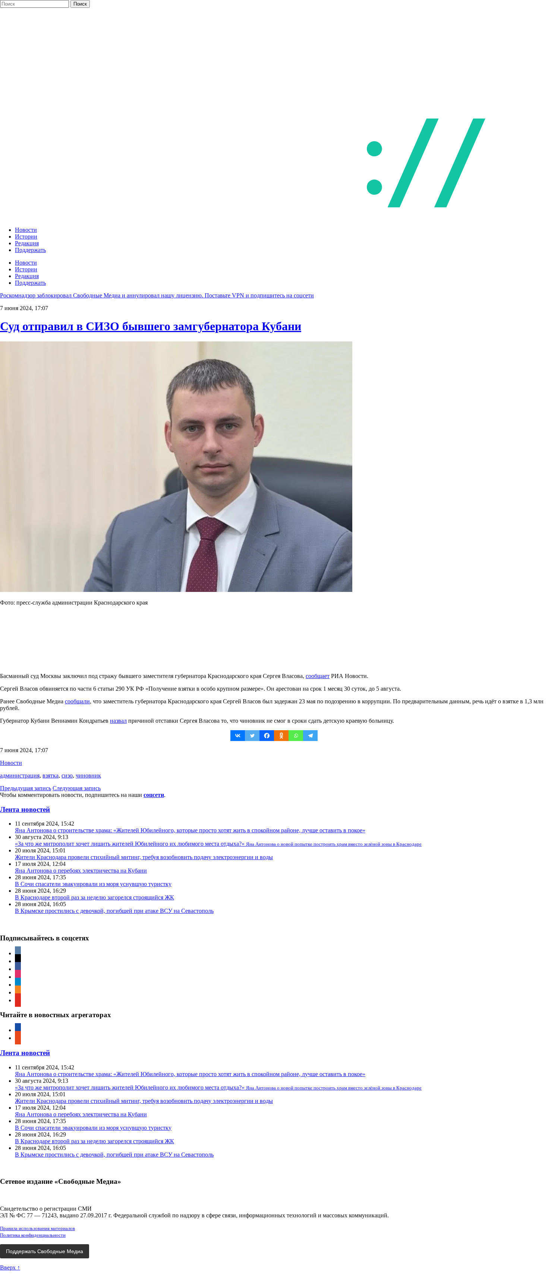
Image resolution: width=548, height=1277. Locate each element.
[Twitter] (252, 735)
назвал (118, 721)
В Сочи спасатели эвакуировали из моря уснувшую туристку (93, 884)
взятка (50, 775)
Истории (26, 236)
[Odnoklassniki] (281, 735)
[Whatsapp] (296, 735)
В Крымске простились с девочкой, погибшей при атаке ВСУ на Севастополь (114, 911)
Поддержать (30, 250)
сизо (67, 775)
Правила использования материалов (37, 1228)
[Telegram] (310, 735)
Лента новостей (25, 809)
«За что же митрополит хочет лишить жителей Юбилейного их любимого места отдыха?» (218, 844)
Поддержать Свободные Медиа (44, 1251)
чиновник (88, 775)
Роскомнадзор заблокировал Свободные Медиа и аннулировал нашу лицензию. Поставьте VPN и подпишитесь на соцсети (157, 295)
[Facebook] (266, 735)
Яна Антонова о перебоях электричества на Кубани (81, 870)
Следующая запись (77, 788)
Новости (26, 230)
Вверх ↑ (10, 1267)
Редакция (27, 243)
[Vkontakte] (237, 735)
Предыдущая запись (25, 788)
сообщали (77, 701)
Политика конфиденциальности (33, 1235)
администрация (20, 775)
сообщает (318, 676)
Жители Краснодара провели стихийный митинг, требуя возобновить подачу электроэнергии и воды (144, 857)
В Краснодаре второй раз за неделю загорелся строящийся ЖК (94, 897)
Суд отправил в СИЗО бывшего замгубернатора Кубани (150, 326)
